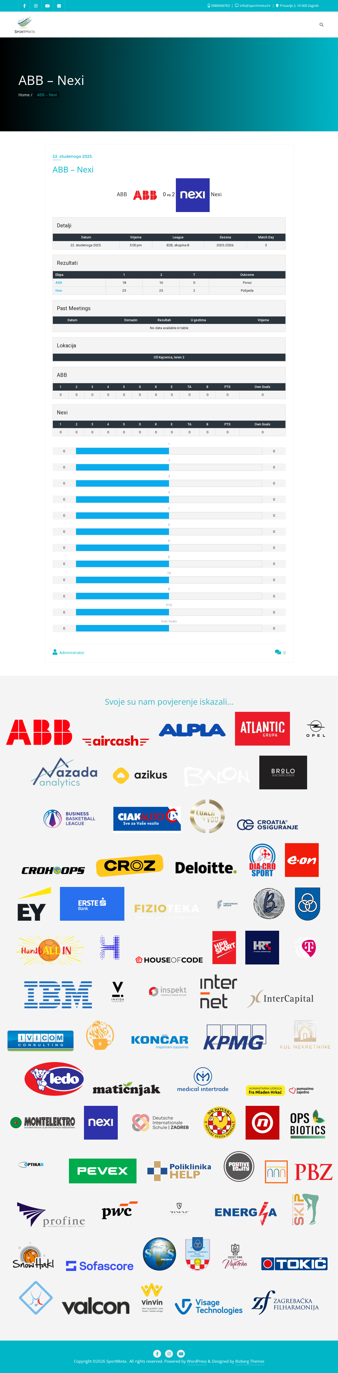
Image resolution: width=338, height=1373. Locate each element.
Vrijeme (263, 320)
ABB (58, 283)
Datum (72, 320)
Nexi (58, 290)
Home (24, 94)
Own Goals (262, 387)
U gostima (198, 320)
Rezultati (164, 320)
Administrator (71, 652)
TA (189, 387)
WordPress (197, 1361)
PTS (227, 387)
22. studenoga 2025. (73, 156)
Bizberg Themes (249, 1361)
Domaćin (130, 320)
